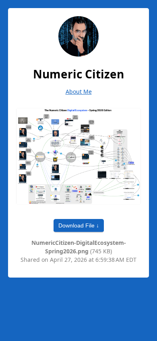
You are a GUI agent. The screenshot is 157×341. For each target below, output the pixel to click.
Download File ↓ (78, 225)
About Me (79, 91)
